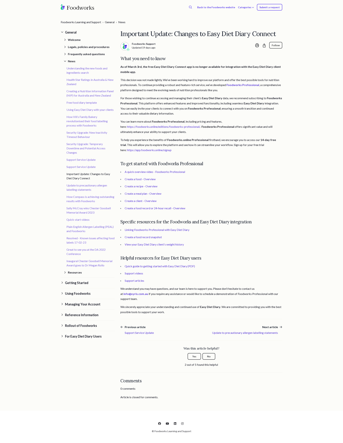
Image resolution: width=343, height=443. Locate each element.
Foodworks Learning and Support (81, 22)
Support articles (134, 280)
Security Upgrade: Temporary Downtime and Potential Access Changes (85, 148)
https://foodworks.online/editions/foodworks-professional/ (163, 126)
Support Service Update (81, 159)
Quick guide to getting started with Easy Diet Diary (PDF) (160, 266)
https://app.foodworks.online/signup (149, 150)
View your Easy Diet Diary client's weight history (154, 244)
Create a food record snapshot (143, 237)
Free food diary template (81, 102)
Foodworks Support (144, 43)
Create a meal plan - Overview (143, 193)
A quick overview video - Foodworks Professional (155, 171)
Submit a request (269, 7)
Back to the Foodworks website (216, 7)
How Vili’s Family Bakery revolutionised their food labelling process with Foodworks (87, 121)
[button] (88, 32)
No (209, 356)
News (121, 22)
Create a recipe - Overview (141, 186)
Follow (276, 45)
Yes (194, 356)
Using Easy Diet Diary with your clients (90, 109)
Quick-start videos (78, 219)
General (110, 22)
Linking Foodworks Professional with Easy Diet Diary (157, 229)
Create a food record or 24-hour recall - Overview (155, 208)
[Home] (77, 7)
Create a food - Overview (140, 179)
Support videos (134, 273)
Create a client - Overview (140, 200)
